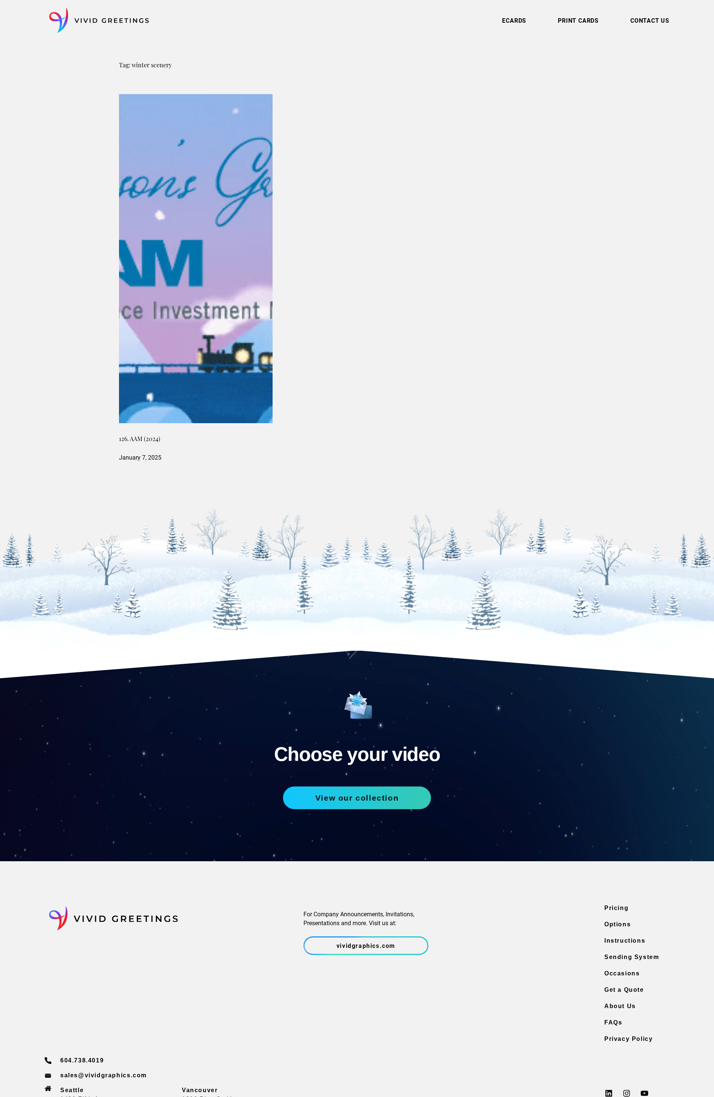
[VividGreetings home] (97, 20)
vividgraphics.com (366, 945)
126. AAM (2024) (139, 440)
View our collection (357, 798)
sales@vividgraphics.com (103, 1075)
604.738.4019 (82, 1060)
